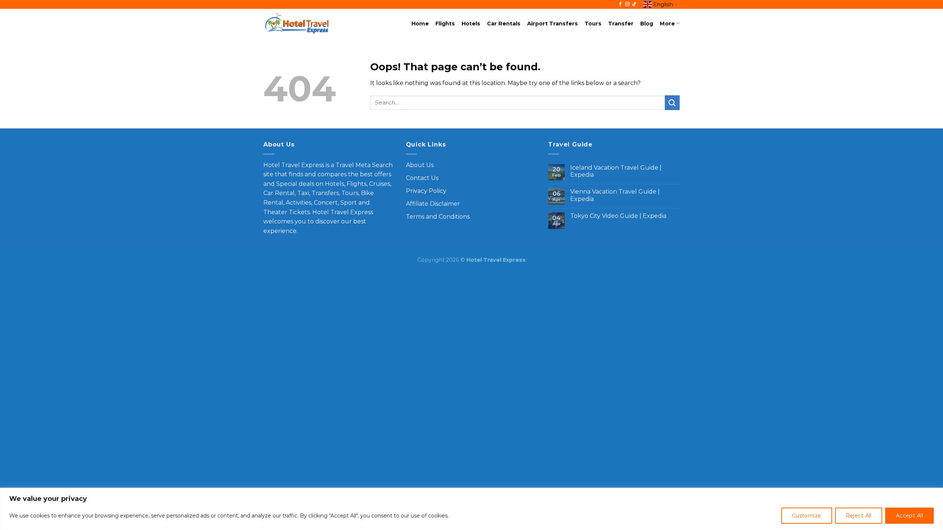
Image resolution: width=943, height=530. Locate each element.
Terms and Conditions (438, 216)
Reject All (859, 515)
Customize (806, 515)
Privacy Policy (426, 190)
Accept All (909, 515)
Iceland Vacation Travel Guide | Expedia (616, 171)
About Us (420, 165)
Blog (646, 23)
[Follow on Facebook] (620, 4)
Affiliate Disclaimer (433, 203)
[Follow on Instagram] (627, 4)
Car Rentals (503, 23)
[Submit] (672, 102)
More (667, 23)
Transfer (621, 23)
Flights (445, 23)
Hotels (471, 23)
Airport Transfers (552, 23)
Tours (593, 23)
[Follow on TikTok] (634, 4)
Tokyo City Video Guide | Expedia (618, 215)
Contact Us (422, 177)
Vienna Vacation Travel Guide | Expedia (615, 195)
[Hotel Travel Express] (296, 23)
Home (420, 23)
